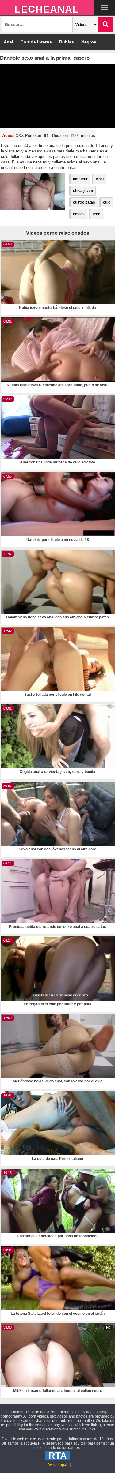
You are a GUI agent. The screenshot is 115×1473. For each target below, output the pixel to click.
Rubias (66, 41)
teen (96, 214)
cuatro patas (84, 202)
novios (79, 214)
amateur (80, 179)
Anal (8, 41)
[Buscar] (105, 24)
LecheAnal (46, 9)
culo (106, 202)
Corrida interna (36, 41)
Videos (7, 135)
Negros (88, 41)
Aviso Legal (57, 1465)
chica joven (83, 191)
